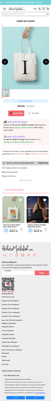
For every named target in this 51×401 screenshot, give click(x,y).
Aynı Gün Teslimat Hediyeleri (12, 320)
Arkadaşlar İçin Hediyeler (10, 346)
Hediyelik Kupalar (8, 334)
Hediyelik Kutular (8, 327)
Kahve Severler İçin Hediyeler (12, 350)
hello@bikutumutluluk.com (39, 154)
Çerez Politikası (40, 393)
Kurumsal (5, 364)
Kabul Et (15, 398)
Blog (35, 9)
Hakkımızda (6, 360)
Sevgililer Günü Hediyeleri (11, 316)
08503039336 (20, 154)
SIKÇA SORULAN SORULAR (11, 371)
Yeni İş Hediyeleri (8, 330)
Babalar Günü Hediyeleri (10, 308)
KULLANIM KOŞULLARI (11, 375)
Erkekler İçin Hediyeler (9, 342)
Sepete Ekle (17, 113)
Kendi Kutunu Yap (8, 297)
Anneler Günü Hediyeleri (10, 304)
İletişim (4, 356)
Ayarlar (35, 398)
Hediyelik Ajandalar (9, 338)
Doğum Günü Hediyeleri (10, 301)
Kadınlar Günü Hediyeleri (11, 312)
